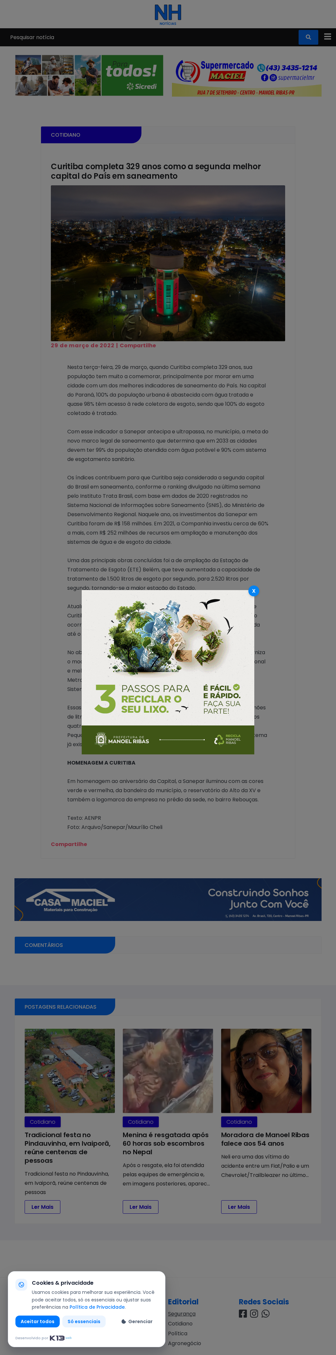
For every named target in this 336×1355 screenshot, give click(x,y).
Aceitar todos (37, 1321)
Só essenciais (84, 1321)
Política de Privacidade (97, 1307)
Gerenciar (140, 1321)
